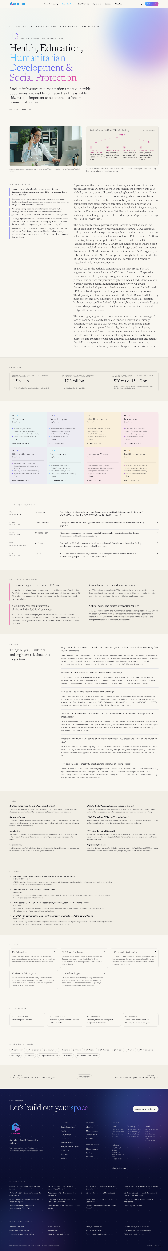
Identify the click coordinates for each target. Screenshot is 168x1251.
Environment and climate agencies (137, 1230)
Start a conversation (144, 1109)
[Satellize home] (17, 4)
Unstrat (89, 1153)
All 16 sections (84, 1077)
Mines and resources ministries (21, 1234)
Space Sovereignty (51, 4)
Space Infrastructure (48, 1055)
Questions (65, 1150)
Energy (15, 1055)
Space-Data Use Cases (70, 1146)
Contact (89, 1138)
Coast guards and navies (19, 1230)
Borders (118, 1050)
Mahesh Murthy (92, 1131)
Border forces (53, 1230)
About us (118, 4)
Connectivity (17, 1050)
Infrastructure (146, 1050)
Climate (77, 1050)
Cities (131, 1050)
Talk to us (150, 4)
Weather (90, 1050)
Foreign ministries (54, 1226)
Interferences (66, 1131)
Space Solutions (68, 4)
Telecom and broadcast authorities (99, 1234)
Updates (108, 4)
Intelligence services (94, 1226)
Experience (97, 4)
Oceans (64, 1050)
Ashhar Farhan (91, 1135)
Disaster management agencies (136, 1226)
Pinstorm (89, 1157)
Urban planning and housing (58, 1234)
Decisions (64, 1154)
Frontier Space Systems (87, 1055)
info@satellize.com (119, 1168)
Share (160, 1246)
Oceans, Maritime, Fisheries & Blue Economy (141, 1186)
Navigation (33, 1050)
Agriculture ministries (94, 1230)
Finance (29, 1055)
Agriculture (49, 1050)
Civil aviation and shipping (134, 1234)
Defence (104, 1050)
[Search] (142, 4)
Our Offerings (83, 4)
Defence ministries (16, 1226)
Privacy (149, 1245)
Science (67, 1055)
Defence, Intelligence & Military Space (100, 1193)
